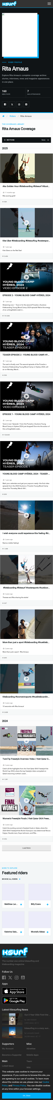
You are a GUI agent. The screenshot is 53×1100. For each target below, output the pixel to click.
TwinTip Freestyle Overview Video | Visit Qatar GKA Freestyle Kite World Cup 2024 (26, 759)
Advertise (30, 1048)
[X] (10, 978)
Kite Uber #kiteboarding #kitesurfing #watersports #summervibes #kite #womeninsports (26, 240)
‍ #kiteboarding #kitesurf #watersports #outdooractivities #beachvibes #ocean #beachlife (26, 587)
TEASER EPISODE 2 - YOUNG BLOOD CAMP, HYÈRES (26, 354)
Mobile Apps (32, 1055)
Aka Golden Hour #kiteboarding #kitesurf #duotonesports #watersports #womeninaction (26, 186)
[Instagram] (19, 104)
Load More (26, 848)
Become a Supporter (11, 1055)
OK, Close (26, 1096)
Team (29, 1061)
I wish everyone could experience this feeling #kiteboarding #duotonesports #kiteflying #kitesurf (26, 533)
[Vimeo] (26, 104)
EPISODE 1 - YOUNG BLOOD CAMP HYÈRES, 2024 (26, 414)
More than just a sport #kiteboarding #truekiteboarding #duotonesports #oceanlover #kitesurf (26, 642)
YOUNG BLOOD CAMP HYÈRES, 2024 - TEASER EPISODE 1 (26, 473)
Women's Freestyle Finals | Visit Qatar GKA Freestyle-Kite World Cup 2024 (26, 818)
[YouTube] (23, 978)
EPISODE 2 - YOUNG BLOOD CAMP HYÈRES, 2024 (26, 295)
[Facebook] (5, 104)
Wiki (28, 1067)
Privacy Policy (19, 1085)
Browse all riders (10, 879)
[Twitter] (12, 104)
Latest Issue (8, 1066)
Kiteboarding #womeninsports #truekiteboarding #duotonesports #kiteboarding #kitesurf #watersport (26, 696)
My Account (7, 1048)
